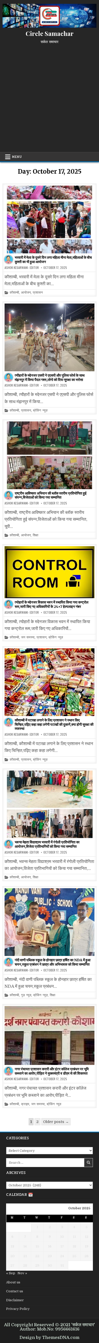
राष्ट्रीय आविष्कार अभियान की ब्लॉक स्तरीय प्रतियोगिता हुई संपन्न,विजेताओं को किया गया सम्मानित (51, 495)
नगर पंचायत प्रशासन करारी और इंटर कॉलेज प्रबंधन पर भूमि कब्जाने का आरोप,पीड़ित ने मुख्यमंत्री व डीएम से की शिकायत (52, 1071)
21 (25, 1256)
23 (50, 1256)
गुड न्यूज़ (26, 995)
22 (37, 1256)
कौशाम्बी (14, 292)
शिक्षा (35, 535)
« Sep (10, 1273)
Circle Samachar (50, 33)
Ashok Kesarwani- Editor (22, 267)
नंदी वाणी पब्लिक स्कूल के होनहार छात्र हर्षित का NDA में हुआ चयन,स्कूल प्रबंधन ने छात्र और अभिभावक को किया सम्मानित (52, 962)
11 (74, 1237)
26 (87, 1256)
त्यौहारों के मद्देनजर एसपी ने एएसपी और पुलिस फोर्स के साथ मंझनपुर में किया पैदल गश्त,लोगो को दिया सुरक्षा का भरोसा (50, 377)
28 (25, 1265)
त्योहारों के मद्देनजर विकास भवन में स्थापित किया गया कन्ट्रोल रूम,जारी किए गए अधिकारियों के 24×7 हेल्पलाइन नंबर (51, 604)
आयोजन (26, 292)
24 (62, 1256)
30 (50, 1265)
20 (12, 1256)
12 (86, 1237)
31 (62, 1265)
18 (74, 1246)
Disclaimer (15, 1300)
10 (62, 1237)
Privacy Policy (18, 1309)
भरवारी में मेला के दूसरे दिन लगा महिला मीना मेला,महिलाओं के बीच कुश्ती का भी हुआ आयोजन (53, 259)
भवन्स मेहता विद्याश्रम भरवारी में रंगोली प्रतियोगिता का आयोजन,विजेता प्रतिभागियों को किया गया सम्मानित (47, 844)
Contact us (14, 1291)
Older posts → (56, 1122)
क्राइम (25, 1104)
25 (74, 1256)
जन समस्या (28, 637)
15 (37, 1246)
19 (86, 1246)
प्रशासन (38, 292)
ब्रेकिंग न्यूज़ (40, 410)
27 (12, 1265)
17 (62, 1246)
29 (37, 1265)
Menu (17, 156)
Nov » (22, 1273)
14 (25, 1246)
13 (12, 1246)
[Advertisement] (49, 96)
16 (50, 1246)
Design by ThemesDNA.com (49, 1337)
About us (13, 1282)
